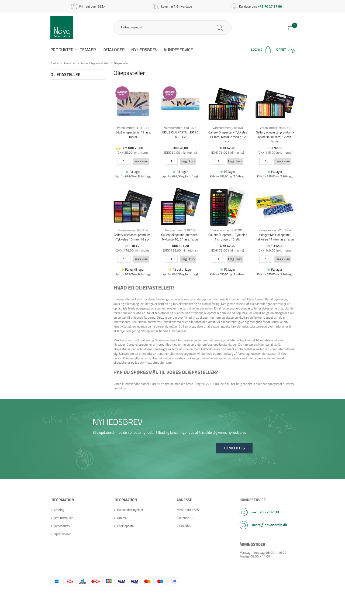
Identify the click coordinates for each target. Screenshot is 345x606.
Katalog (59, 510)
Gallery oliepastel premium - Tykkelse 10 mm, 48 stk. (133, 237)
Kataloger (113, 49)
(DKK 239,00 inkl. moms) (180, 250)
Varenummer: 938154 (133, 230)
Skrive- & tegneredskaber (94, 63)
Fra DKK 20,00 (133, 147)
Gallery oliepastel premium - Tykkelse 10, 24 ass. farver (180, 237)
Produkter (62, 49)
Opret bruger (62, 534)
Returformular (63, 518)
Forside (54, 63)
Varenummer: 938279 (180, 230)
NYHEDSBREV (117, 421)
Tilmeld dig (234, 448)
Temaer (88, 49)
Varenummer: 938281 (227, 230)
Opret (281, 49)
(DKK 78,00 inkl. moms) (227, 152)
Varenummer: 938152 (275, 127)
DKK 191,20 (180, 245)
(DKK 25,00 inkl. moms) (133, 152)
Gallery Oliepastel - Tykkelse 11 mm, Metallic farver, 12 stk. (227, 137)
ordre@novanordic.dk (269, 525)
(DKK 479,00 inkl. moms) (133, 250)
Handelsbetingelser (130, 510)
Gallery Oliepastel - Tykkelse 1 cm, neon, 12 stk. (227, 237)
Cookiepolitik (125, 526)
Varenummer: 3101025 (180, 127)
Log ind (257, 49)
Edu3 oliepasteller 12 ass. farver (133, 134)
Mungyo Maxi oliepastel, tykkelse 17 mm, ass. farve (275, 237)
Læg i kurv (140, 161)
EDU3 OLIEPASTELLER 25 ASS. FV (180, 134)
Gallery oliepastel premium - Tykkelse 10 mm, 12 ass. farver (275, 137)
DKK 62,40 (227, 147)
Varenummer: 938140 (227, 127)
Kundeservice (178, 49)
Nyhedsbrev (144, 49)
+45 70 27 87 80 (265, 512)
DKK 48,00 (180, 147)
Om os (121, 518)
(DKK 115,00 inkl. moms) (275, 152)
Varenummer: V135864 (275, 230)
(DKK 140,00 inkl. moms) (275, 250)
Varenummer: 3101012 (133, 127)
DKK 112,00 (275, 245)
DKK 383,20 (133, 245)
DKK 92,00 (274, 147)
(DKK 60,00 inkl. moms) (180, 152)
